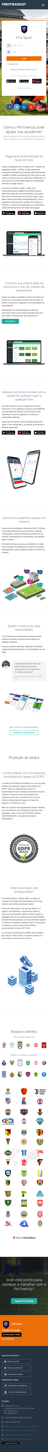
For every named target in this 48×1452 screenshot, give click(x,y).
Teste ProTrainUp (24, 1301)
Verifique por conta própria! (24, 732)
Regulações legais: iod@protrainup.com (19, 1439)
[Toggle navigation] (43, 5)
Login (24, 58)
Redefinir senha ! (31, 70)
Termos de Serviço (24, 88)
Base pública (10, 321)
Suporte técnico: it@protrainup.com (18, 1435)
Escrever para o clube (11, 1335)
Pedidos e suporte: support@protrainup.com (21, 1430)
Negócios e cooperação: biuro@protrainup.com (22, 1426)
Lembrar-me (13, 64)
